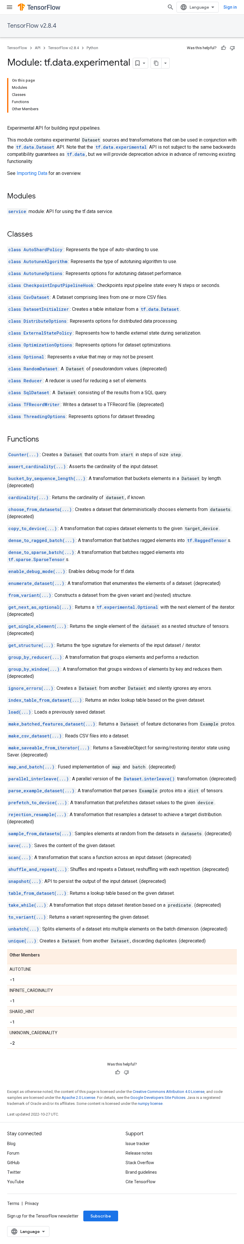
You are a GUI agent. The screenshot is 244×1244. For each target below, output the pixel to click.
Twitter (14, 1172)
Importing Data (32, 173)
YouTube (15, 1181)
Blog (11, 1143)
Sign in (230, 7)
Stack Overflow (140, 1162)
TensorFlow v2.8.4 (31, 25)
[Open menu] (9, 7)
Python (92, 48)
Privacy (32, 1203)
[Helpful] (223, 48)
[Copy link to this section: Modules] (42, 196)
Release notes (139, 1153)
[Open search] (170, 7)
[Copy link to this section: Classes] (39, 234)
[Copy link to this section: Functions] (45, 439)
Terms (13, 1203)
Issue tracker (138, 1143)
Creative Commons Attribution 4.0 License (168, 1091)
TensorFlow (17, 48)
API (37, 48)
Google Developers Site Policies (157, 1097)
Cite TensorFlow (141, 1181)
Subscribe (100, 1216)
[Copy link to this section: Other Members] (46, 955)
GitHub (13, 1162)
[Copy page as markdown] (156, 63)
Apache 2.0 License (78, 1097)
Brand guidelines (141, 1172)
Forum (13, 1153)
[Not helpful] (232, 48)
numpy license (150, 1103)
